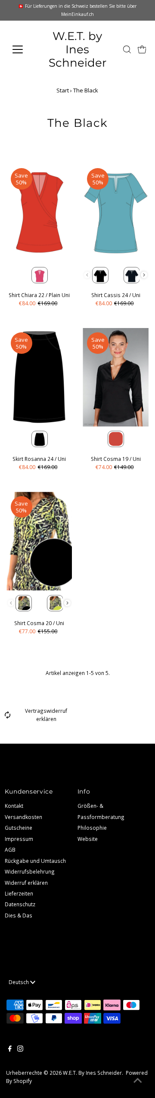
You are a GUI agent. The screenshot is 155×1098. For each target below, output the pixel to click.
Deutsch (19, 981)
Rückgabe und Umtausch (35, 860)
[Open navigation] (22, 49)
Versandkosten (23, 816)
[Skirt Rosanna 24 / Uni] (39, 377)
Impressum (19, 838)
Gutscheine (18, 827)
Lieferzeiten (19, 893)
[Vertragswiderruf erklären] (8, 716)
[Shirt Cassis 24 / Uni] (116, 213)
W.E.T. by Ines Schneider (77, 49)
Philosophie (92, 827)
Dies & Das (18, 915)
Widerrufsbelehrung (30, 871)
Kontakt (14, 805)
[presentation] (144, 275)
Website (88, 838)
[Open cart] (142, 49)
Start (62, 90)
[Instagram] (20, 1049)
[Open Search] (127, 49)
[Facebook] (10, 1049)
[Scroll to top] (137, 1080)
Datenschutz (20, 904)
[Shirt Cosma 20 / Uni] (39, 541)
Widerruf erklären (26, 882)
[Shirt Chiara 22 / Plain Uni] (39, 213)
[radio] (39, 275)
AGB (10, 849)
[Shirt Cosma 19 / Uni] (116, 377)
